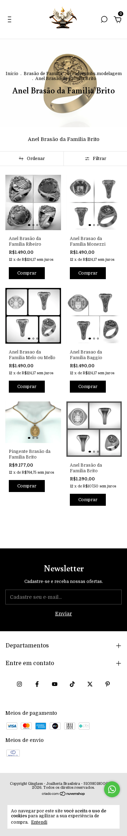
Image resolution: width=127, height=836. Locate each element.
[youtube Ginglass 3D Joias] (55, 684)
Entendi (39, 822)
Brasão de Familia (43, 73)
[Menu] (10, 20)
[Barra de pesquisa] (104, 20)
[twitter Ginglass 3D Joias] (90, 684)
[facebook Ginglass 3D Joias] (37, 684)
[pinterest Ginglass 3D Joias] (107, 684)
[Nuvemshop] (64, 794)
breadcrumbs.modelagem (94, 73)
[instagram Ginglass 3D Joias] (19, 684)
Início (12, 73)
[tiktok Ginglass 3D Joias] (72, 684)
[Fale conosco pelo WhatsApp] (112, 789)
